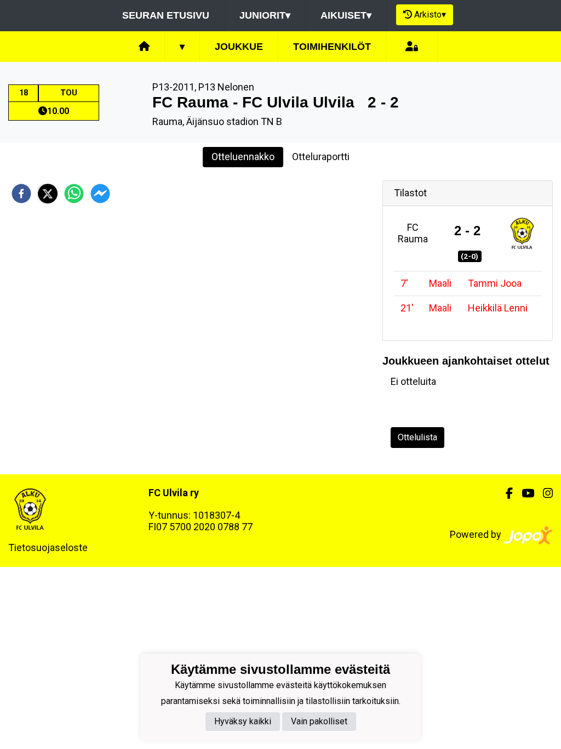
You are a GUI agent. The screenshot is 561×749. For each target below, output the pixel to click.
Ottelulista (417, 437)
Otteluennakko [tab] (242, 156)
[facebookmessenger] (100, 193)
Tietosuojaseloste (48, 547)
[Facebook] (505, 493)
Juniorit (264, 15)
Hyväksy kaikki (242, 721)
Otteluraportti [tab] (321, 156)
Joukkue (239, 46)
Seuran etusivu (165, 15)
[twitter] (48, 193)
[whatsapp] (74, 193)
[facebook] (21, 193)
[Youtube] (523, 493)
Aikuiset (345, 15)
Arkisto (430, 14)
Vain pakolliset (319, 721)
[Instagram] (543, 493)
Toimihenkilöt (332, 46)
